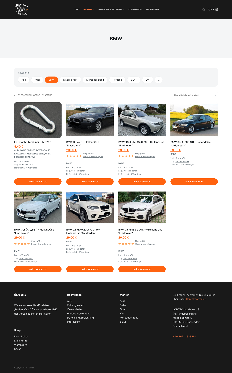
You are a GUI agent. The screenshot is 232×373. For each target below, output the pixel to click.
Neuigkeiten (152, 9)
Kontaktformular (195, 299)
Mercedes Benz (95, 79)
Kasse (17, 348)
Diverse (31, 150)
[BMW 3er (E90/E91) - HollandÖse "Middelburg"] (194, 120)
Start (76, 9)
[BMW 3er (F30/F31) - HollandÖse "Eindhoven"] (38, 207)
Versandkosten (26, 164)
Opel (48, 153)
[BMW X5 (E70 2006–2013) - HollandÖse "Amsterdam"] (90, 207)
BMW (51, 79)
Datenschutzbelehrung (80, 317)
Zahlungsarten (75, 305)
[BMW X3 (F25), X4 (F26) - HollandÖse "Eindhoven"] (142, 120)
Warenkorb (20, 344)
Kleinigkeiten (135, 9)
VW (147, 79)
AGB (69, 300)
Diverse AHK (70, 79)
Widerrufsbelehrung (78, 313)
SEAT (134, 79)
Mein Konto (21, 340)
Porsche (117, 79)
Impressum (73, 321)
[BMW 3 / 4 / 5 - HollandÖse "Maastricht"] (90, 120)
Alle (24, 79)
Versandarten (75, 309)
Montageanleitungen (110, 9)
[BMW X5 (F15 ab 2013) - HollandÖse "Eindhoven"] (142, 207)
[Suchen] (203, 9)
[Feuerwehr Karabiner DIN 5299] (38, 120)
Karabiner (20, 153)
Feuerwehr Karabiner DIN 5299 (32, 142)
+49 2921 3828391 (184, 336)
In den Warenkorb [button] (38, 181)
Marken (87, 9)
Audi (37, 79)
